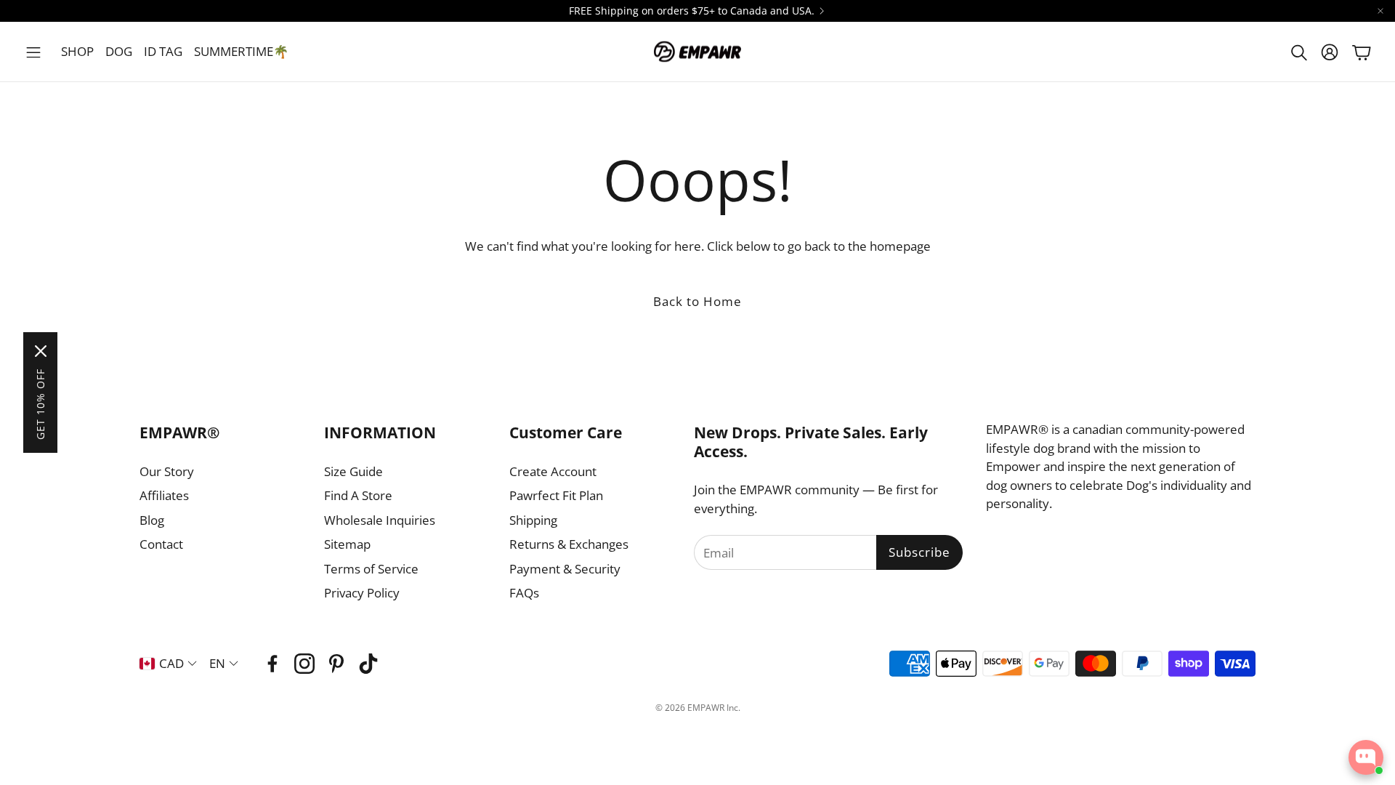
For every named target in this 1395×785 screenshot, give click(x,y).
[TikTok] (368, 663)
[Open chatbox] (1365, 757)
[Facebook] (272, 663)
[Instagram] (304, 663)
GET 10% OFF (40, 404)
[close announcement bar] (1380, 11)
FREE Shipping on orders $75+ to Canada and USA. (691, 11)
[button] (33, 52)
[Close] (40, 351)
